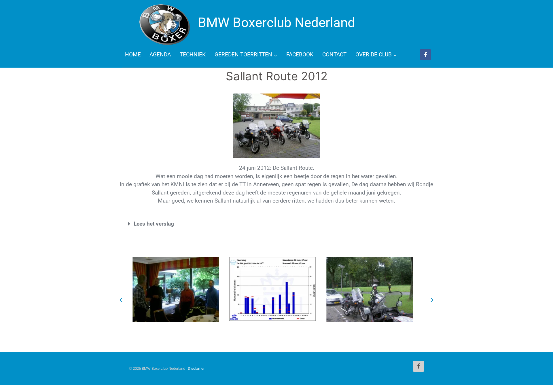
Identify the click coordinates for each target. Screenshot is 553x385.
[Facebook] (425, 54)
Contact (334, 54)
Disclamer (196, 368)
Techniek (193, 54)
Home (133, 54)
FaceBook (299, 54)
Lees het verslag (154, 223)
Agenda (160, 54)
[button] (276, 224)
